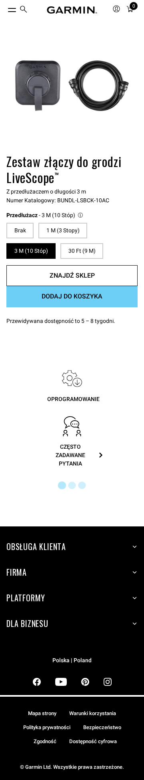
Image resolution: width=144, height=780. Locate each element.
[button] (45, 215)
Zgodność (45, 741)
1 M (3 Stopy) (63, 230)
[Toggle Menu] (5, 8)
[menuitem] (24, 10)
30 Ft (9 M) (82, 251)
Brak (20, 230)
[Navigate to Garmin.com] (72, 10)
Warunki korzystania (92, 713)
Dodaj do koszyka (72, 296)
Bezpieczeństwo (102, 727)
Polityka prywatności (46, 727)
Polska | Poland (72, 660)
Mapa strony (42, 713)
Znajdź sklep (72, 275)
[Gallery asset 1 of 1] (72, 85)
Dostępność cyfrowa (93, 741)
